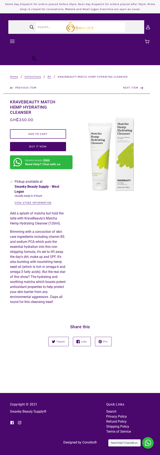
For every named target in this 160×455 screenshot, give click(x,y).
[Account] (148, 27)
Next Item (131, 87)
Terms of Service (118, 431)
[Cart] (147, 41)
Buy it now (38, 146)
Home (14, 76)
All (49, 76)
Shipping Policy (117, 426)
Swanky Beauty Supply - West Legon (37, 189)
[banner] (80, 27)
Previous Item (25, 87)
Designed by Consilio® (80, 442)
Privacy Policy (116, 416)
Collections (33, 76)
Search (111, 411)
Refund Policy (116, 421)
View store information (33, 202)
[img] (12, 422)
